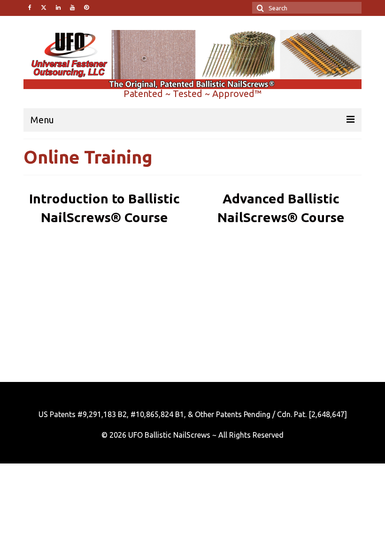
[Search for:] (307, 8)
